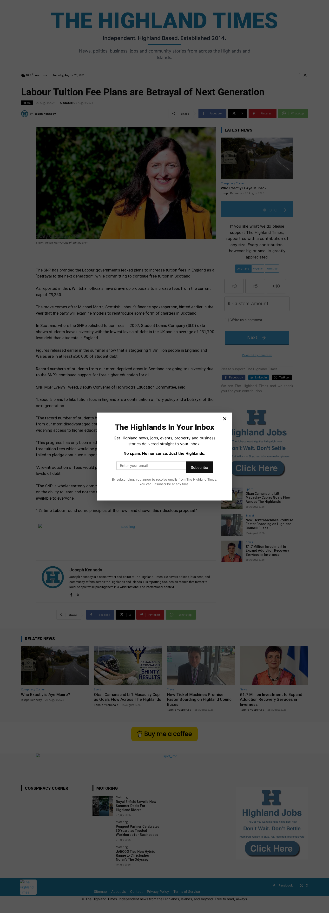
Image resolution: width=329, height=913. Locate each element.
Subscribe (199, 467)
